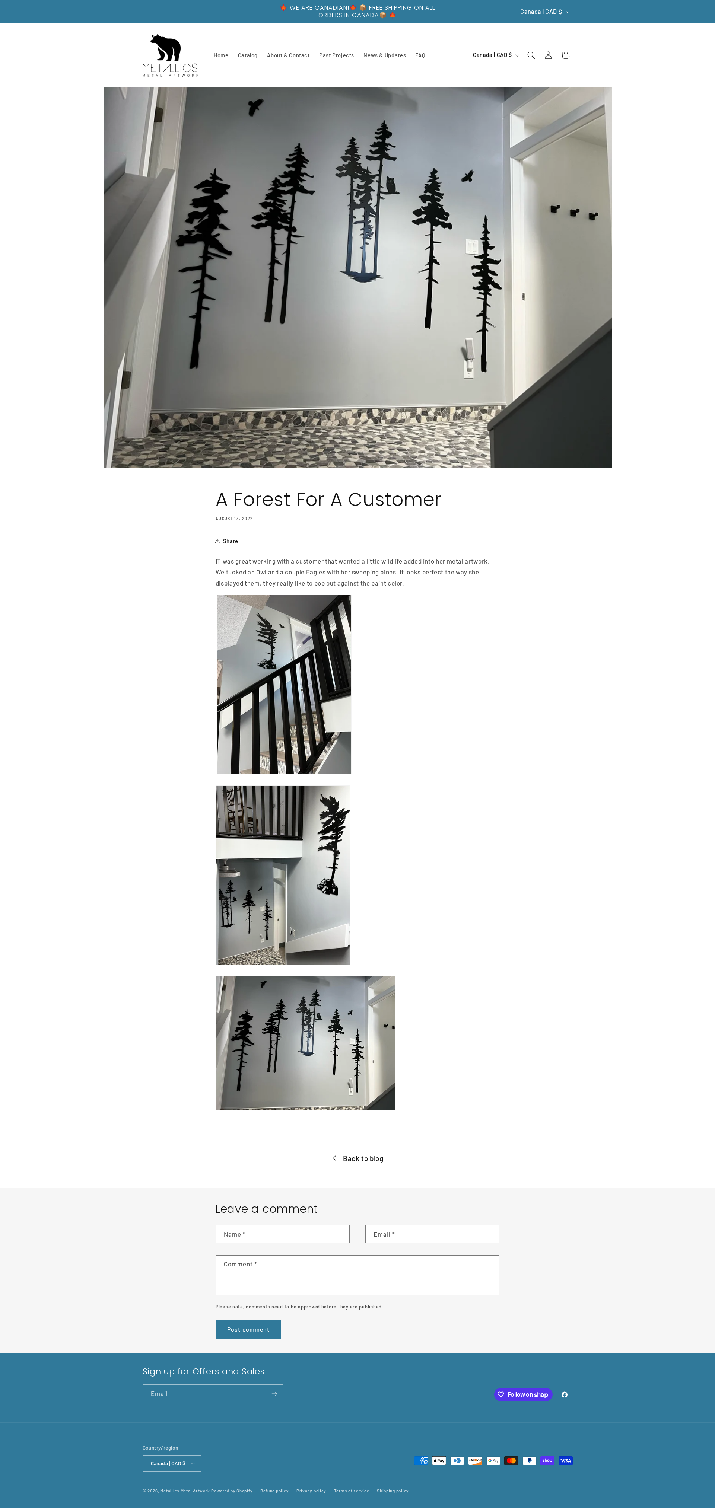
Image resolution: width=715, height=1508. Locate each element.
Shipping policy (393, 1490)
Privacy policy (311, 1490)
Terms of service (351, 1490)
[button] (531, 55)
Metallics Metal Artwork (185, 1490)
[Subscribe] (274, 1393)
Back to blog (363, 1158)
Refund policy (274, 1490)
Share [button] (230, 541)
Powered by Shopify (231, 1490)
